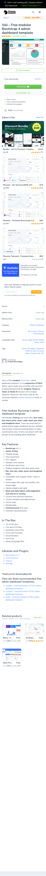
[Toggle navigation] (39, 12)
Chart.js (9, 560)
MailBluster (31, 295)
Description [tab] (6, 373)
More (6, 18)
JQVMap (9, 563)
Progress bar (35, 353)
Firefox (35, 340)
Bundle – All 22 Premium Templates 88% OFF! (24, 149)
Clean (24, 349)
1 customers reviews (19, 36)
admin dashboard (27, 397)
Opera (37, 342)
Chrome (24, 340)
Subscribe (36, 292)
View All (39, 117)
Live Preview (24, 70)
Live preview (35, 143)
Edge (30, 340)
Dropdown (40, 349)
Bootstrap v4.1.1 (13, 555)
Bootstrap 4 (26, 380)
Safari (42, 342)
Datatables (31, 349)
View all (37, 617)
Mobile (41, 340)
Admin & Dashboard (37, 325)
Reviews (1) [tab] (18, 373)
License (38, 79)
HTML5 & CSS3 (31, 351)
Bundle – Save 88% (32, 18)
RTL (42, 353)
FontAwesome (12, 558)
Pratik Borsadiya (15, 361)
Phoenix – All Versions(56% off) (17, 185)
